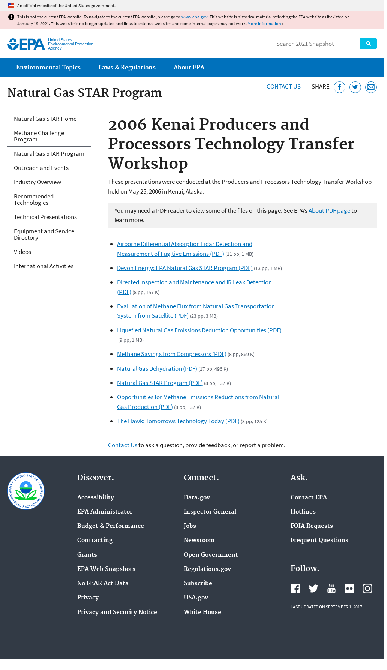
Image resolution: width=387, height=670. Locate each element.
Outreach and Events (41, 168)
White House (202, 612)
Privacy (88, 598)
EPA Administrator (104, 512)
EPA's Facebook (295, 588)
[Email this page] (371, 87)
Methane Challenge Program (39, 136)
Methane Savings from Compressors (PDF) (171, 354)
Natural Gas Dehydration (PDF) (157, 368)
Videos (22, 252)
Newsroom (199, 540)
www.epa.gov (194, 17)
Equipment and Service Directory (44, 234)
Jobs (190, 526)
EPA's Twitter (313, 588)
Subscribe (198, 583)
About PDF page (329, 210)
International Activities (44, 266)
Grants (87, 555)
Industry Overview (37, 182)
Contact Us (284, 86)
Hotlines (303, 512)
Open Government (211, 555)
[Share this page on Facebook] (339, 87)
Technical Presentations (45, 217)
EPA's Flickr (349, 588)
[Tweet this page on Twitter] (355, 87)
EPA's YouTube (331, 588)
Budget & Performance (110, 526)
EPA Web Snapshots (106, 569)
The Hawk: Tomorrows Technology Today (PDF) (178, 421)
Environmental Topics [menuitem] (48, 67)
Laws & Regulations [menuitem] (127, 67)
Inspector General (210, 512)
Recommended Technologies (34, 199)
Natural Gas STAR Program (49, 153)
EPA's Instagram (367, 588)
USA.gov (196, 598)
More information (264, 23)
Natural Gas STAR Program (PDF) (160, 383)
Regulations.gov (207, 569)
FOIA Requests (312, 526)
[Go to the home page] (26, 44)
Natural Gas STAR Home (45, 118)
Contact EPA (309, 497)
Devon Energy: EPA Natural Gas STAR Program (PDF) (185, 268)
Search (368, 43)
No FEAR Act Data (103, 583)
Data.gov (197, 497)
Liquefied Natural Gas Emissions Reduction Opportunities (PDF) (199, 330)
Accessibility (95, 497)
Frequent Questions (319, 540)
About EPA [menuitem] (189, 67)
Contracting (94, 540)
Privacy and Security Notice (117, 612)
